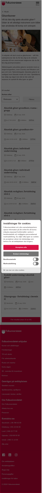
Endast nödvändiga (21, 254)
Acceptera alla (21, 247)
